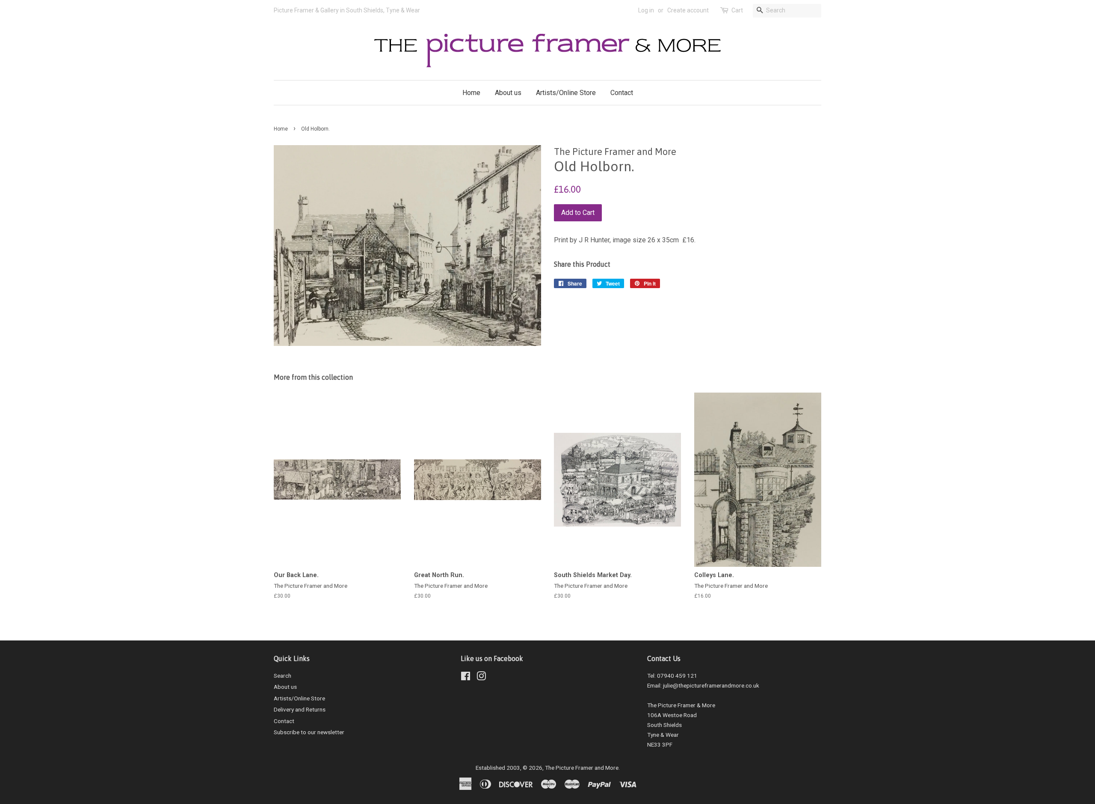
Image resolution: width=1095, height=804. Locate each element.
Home (471, 93)
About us (508, 93)
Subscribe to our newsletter (309, 732)
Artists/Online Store (566, 93)
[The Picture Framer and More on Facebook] (466, 677)
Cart (737, 10)
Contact (621, 93)
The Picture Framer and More (582, 767)
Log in (646, 10)
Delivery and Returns (300, 709)
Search (282, 675)
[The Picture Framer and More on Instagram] (481, 677)
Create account (688, 10)
